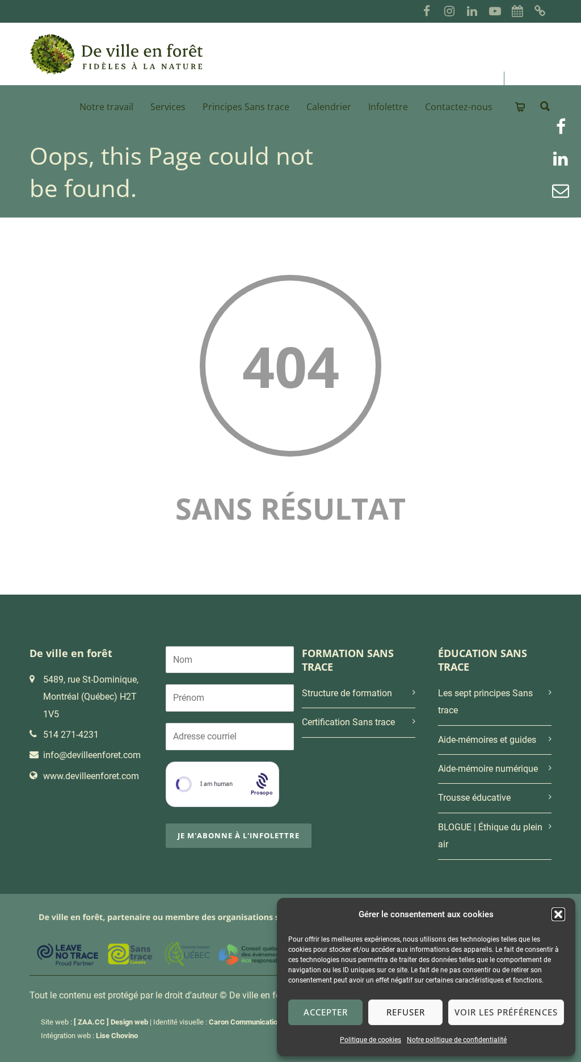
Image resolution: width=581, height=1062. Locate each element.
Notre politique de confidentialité (457, 1040)
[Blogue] (540, 11)
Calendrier (328, 107)
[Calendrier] (517, 11)
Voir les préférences (506, 1012)
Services (168, 107)
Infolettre (388, 107)
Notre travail (106, 107)
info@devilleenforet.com (92, 755)
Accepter (326, 1012)
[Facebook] (426, 11)
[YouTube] (494, 11)
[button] (558, 914)
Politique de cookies (370, 1040)
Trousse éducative (474, 797)
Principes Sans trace (246, 107)
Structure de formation (347, 693)
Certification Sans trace (348, 722)
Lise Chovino (117, 1035)
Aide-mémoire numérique (488, 768)
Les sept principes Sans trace (485, 702)
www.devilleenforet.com (91, 776)
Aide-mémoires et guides (487, 739)
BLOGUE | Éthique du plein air (490, 836)
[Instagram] (449, 11)
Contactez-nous (458, 107)
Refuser (405, 1012)
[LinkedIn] (472, 11)
